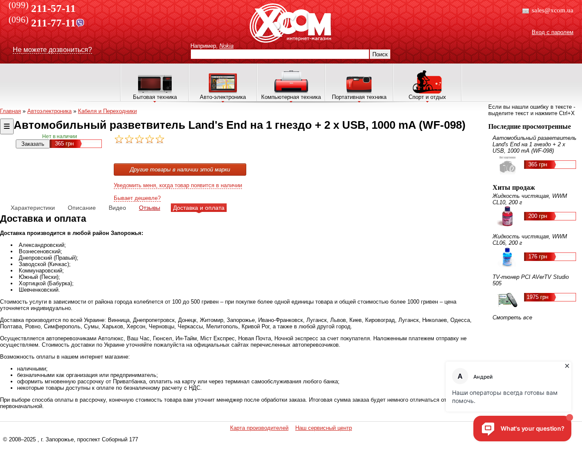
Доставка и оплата (199, 207)
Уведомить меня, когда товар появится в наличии (178, 185)
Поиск (380, 54)
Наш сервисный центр (323, 428)
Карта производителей (259, 428)
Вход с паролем (552, 32)
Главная (10, 111)
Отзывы (149, 207)
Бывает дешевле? (137, 198)
